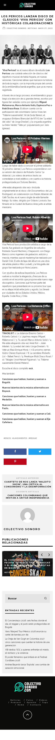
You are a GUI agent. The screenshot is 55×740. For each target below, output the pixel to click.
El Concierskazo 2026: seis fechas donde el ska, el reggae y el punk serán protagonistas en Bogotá (27, 623)
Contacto (35, 705)
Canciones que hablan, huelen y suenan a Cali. (26, 414)
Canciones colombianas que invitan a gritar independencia (27, 496)
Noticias (32, 28)
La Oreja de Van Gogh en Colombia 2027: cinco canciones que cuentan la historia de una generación (27, 642)
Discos (8, 438)
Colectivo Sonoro (16, 28)
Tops (45, 702)
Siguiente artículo (27, 492)
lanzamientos (20, 438)
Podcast (16, 702)
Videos (43, 700)
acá (31, 368)
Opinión (31, 702)
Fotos (29, 700)
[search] (45, 598)
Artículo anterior (27, 478)
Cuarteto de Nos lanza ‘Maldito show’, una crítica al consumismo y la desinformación (27, 484)
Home (21, 705)
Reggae (33, 438)
